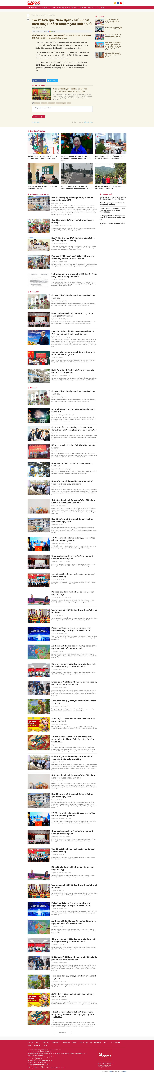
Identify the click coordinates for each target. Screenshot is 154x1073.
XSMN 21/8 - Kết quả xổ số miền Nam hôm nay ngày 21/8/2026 (73, 720)
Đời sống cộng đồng (84, 7)
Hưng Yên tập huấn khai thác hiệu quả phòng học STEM (72, 464)
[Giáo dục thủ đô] (34, 3)
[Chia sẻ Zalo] (28, 19)
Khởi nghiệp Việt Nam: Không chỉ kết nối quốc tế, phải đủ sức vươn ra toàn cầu (74, 683)
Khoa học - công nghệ (65, 337)
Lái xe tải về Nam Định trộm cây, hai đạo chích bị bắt (113, 54)
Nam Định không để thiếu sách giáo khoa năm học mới (112, 21)
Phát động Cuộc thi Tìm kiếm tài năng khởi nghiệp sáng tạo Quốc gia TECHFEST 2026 (71, 629)
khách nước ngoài (61, 103)
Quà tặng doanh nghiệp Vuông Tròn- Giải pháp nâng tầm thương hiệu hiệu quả (73, 501)
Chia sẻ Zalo (53, 81)
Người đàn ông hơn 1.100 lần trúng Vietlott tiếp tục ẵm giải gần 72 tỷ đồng (73, 239)
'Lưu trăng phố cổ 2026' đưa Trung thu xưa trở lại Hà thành (74, 611)
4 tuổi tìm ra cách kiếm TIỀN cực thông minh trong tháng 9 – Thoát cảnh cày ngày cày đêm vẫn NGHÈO (72, 739)
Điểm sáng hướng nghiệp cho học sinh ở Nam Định (113, 28)
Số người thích (88, 122)
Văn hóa (73, 7)
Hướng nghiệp (56, 7)
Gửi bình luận (39, 117)
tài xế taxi (37, 103)
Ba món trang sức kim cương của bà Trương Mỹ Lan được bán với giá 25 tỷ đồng (75, 158)
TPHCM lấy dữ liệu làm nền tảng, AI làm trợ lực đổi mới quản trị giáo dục (73, 539)
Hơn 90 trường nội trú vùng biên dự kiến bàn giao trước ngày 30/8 (72, 198)
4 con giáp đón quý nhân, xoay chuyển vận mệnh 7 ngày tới (73, 702)
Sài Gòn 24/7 (37, 1045)
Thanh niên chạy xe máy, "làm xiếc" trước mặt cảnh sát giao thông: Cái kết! (76, 187)
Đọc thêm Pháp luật (37, 131)
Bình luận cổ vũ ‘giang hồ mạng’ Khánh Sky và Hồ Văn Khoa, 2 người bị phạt (110, 157)
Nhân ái (61, 357)
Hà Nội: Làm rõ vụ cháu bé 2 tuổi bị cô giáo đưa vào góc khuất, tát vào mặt (42, 157)
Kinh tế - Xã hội (63, 243)
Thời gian (80, 122)
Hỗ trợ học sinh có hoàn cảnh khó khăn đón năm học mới (73, 446)
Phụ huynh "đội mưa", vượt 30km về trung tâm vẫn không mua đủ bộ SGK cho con (72, 257)
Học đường (96, 7)
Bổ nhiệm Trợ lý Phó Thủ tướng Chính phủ (112, 224)
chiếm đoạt (51, 103)
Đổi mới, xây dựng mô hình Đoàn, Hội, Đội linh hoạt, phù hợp (72, 593)
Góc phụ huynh (63, 261)
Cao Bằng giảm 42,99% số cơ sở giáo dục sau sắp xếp (72, 221)
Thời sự (40, 7)
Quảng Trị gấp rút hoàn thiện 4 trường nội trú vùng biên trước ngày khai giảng (72, 482)
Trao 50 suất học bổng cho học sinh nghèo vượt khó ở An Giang (73, 575)
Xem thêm (62, 1032)
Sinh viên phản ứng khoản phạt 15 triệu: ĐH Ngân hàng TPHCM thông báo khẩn (74, 275)
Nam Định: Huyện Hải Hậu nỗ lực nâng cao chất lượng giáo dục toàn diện (70, 90)
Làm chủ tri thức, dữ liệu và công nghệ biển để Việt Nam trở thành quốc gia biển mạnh (72, 332)
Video (29, 1045)
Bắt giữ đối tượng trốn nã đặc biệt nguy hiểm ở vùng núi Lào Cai (110, 187)
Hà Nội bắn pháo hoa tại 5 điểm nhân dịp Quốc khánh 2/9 (73, 410)
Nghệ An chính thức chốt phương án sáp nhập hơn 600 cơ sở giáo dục (72, 371)
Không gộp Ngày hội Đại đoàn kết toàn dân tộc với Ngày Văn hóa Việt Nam (113, 198)
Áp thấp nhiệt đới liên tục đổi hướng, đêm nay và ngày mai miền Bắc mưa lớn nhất (73, 647)
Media (103, 7)
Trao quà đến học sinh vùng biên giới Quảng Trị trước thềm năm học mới (73, 353)
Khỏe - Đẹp (47, 7)
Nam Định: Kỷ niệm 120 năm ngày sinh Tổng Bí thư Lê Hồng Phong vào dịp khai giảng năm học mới (113, 46)
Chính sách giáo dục (66, 225)
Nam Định (44, 103)
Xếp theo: (74, 122)
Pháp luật (52, 15)
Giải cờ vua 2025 (115, 1042)
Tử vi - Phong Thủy (64, 706)
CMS (111, 1071)
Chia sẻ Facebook (40, 81)
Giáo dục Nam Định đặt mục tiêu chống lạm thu (113, 35)
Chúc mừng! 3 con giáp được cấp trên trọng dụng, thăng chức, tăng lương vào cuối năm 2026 (74, 428)
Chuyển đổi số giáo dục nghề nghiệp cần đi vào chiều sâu (73, 296)
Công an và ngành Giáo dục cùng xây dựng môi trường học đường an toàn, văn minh (73, 665)
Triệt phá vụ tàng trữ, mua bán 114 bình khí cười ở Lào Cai (42, 187)
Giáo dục (34, 7)
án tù (69, 103)
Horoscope (62, 433)
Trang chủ (35, 15)
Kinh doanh (66, 7)
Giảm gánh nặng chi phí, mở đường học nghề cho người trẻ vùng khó (72, 314)
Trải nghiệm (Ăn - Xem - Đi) (66, 415)
